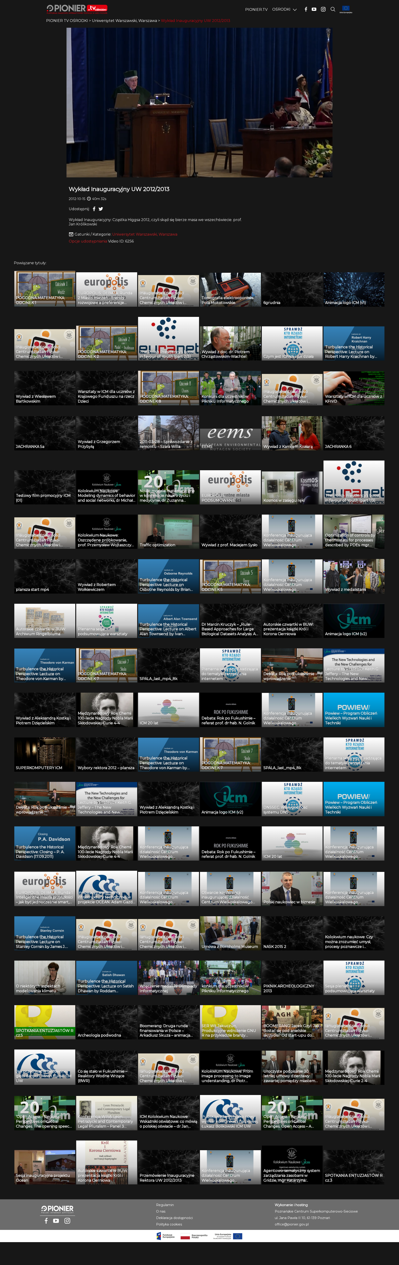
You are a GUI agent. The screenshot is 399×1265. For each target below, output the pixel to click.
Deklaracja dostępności (174, 1218)
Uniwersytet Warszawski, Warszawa (144, 234)
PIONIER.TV (256, 9)
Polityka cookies (169, 1224)
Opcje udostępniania (88, 241)
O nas (160, 1211)
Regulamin (165, 1205)
